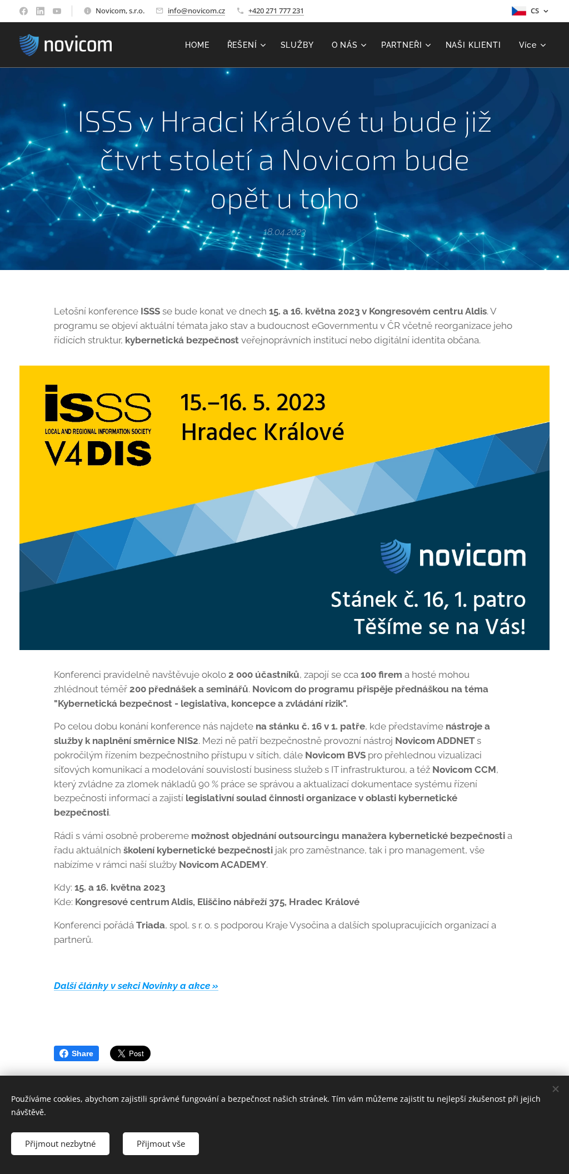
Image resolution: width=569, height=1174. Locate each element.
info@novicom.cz (196, 11)
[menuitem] (200, 45)
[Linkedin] (40, 11)
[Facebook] (24, 11)
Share (82, 1053)
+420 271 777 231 (276, 11)
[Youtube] (57, 11)
